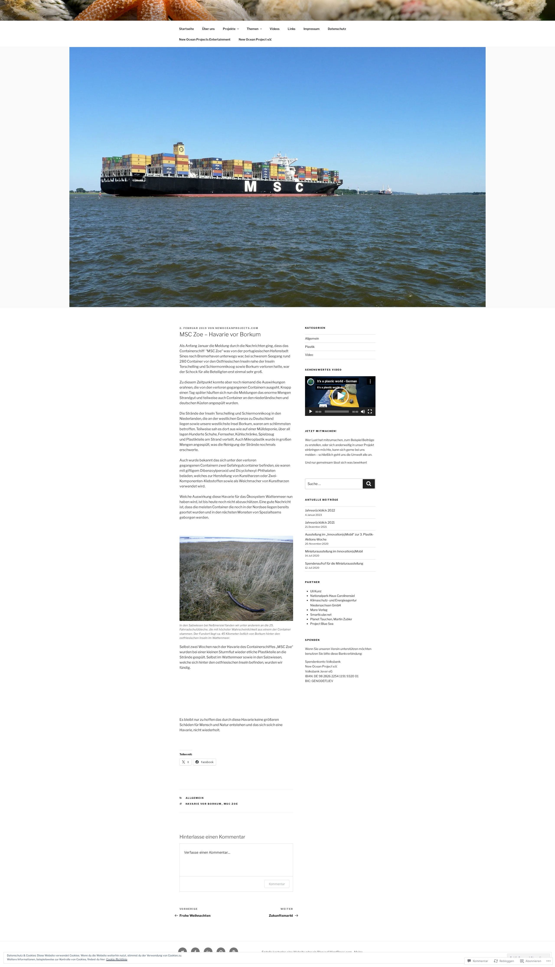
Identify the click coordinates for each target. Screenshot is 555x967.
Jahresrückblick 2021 (320, 522)
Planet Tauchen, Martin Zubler (331, 619)
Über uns (208, 29)
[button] (340, 396)
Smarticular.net (320, 614)
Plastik (310, 346)
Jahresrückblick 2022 (320, 510)
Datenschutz (337, 29)
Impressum (312, 29)
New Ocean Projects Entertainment (204, 39)
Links (291, 29)
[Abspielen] (311, 411)
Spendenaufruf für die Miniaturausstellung (334, 563)
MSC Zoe (231, 803)
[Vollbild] (370, 411)
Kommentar (277, 884)
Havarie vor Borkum (204, 803)
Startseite (186, 29)
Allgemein (195, 797)
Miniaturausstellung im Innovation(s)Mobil (334, 551)
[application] (340, 396)
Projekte (229, 29)
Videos (274, 29)
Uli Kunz (316, 591)
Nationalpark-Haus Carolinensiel (332, 595)
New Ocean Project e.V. (255, 39)
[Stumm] (363, 411)
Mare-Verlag (318, 610)
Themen (252, 29)
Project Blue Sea (321, 623)
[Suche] (369, 483)
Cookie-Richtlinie (116, 959)
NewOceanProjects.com (236, 328)
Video (309, 355)
